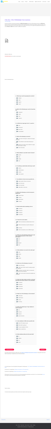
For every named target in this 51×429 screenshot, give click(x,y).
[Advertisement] (25, 10)
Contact (48, 1)
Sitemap (34, 425)
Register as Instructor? (38, 1)
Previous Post (3, 419)
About (19, 425)
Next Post (48, 419)
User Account (44, 1)
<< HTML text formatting (9, 349)
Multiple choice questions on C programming (20, 371)
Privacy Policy (22, 425)
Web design (8, 21)
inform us (43, 374)
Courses (22, 1)
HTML (6, 21)
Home (19, 1)
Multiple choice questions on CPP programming (21, 369)
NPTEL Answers (31, 1)
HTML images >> (43, 349)
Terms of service (27, 425)
